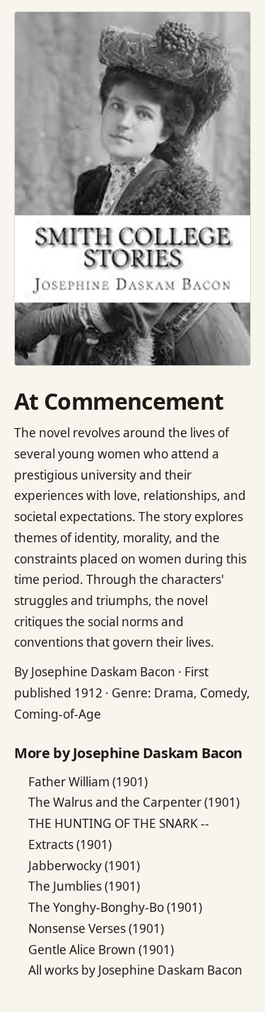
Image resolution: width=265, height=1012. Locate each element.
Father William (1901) (88, 782)
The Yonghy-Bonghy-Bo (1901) (115, 907)
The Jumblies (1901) (84, 886)
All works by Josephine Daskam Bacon (135, 970)
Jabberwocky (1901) (84, 866)
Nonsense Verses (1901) (96, 928)
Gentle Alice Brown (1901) (101, 949)
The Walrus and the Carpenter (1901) (134, 802)
